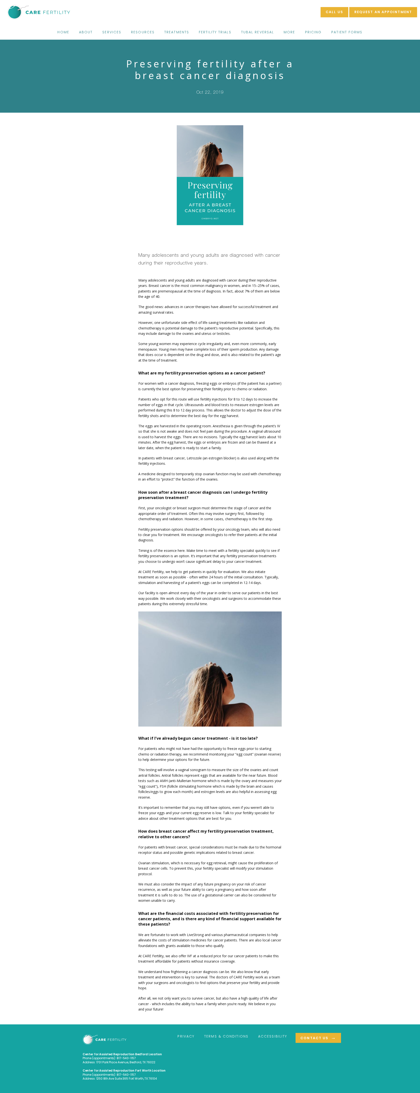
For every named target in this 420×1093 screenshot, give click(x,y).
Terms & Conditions (226, 1036)
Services (111, 32)
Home (63, 32)
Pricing (313, 32)
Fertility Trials (215, 32)
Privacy (185, 1036)
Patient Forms (346, 32)
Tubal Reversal (257, 32)
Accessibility (272, 1036)
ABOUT (86, 32)
